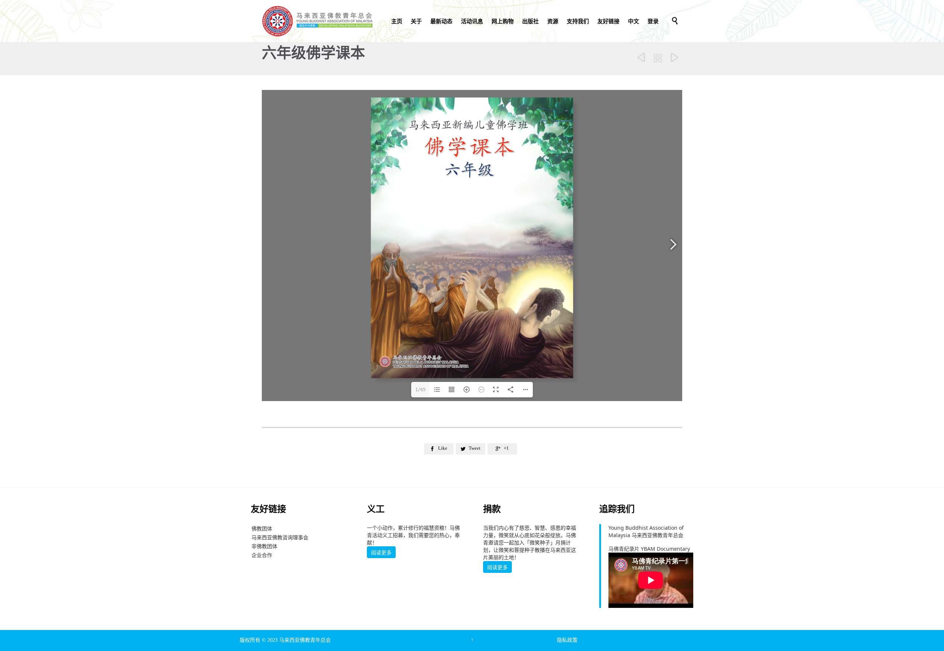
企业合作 (261, 554)
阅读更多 (381, 553)
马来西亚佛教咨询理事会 (279, 537)
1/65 (420, 389)
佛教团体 (261, 528)
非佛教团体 (264, 546)
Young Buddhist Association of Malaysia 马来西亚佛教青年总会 (646, 531)
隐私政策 (567, 640)
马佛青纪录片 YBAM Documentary (649, 548)
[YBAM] (317, 21)
